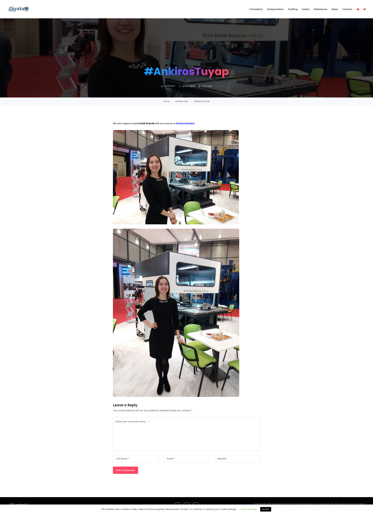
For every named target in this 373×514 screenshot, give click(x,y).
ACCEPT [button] (265, 509)
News (335, 9)
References (320, 9)
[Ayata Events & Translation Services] (18, 9)
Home (166, 101)
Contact (347, 9)
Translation (256, 9)
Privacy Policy (358, 503)
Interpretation (275, 9)
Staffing (293, 9)
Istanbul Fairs (181, 101)
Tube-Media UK (322, 503)
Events (306, 9)
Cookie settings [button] (248, 509)
